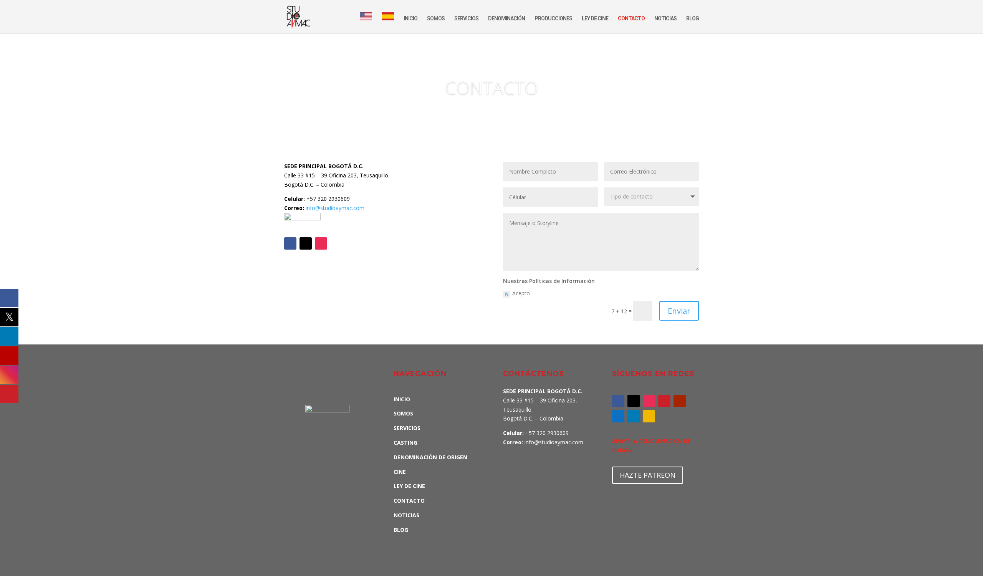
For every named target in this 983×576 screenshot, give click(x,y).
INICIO (410, 19)
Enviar (679, 311)
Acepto (521, 293)
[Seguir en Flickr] (649, 416)
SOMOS (436, 19)
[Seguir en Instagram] (321, 243)
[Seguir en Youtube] (680, 401)
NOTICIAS (665, 19)
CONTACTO (631, 19)
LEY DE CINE (595, 19)
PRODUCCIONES (553, 19)
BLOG (692, 19)
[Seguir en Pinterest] (664, 401)
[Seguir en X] (306, 243)
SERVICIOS (466, 19)
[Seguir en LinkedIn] (633, 416)
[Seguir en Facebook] (290, 243)
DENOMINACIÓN (506, 19)
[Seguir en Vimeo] (618, 416)
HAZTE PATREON (647, 475)
